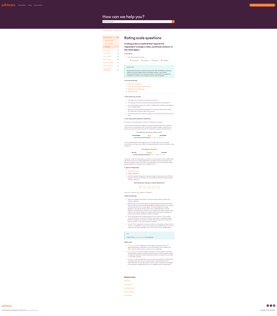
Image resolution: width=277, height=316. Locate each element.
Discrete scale (131, 259)
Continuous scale (132, 245)
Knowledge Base (107, 30)
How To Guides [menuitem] (109, 43)
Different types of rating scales (136, 89)
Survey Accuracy (128, 284)
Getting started (22, 5)
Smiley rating (127, 280)
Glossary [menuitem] (107, 47)
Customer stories (38, 5)
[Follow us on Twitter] (271, 305)
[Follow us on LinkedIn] (274, 305)
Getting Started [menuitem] (107, 37)
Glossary (127, 30)
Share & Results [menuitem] (107, 56)
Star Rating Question (129, 291)
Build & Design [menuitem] (107, 50)
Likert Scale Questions (129, 288)
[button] (118, 37)
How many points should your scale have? (139, 86)
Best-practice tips (132, 91)
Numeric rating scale (133, 171)
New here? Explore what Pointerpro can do (263, 5)
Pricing (29, 5)
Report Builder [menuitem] (107, 59)
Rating (138, 192)
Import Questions (128, 295)
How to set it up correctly (134, 84)
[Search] (173, 21)
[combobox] (137, 21)
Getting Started (118, 30)
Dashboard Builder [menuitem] (108, 62)
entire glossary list (139, 237)
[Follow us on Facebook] (268, 305)
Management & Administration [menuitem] (107, 69)
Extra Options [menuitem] (107, 53)
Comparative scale (133, 251)
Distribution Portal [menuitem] (108, 65)
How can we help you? (123, 16)
